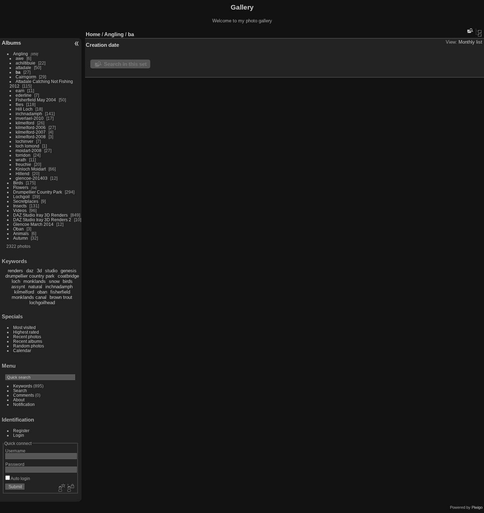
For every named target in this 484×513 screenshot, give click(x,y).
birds (68, 281)
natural (35, 286)
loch (16, 281)
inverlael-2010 (30, 118)
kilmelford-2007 (31, 132)
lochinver (24, 141)
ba (18, 72)
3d (39, 270)
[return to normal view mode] (478, 32)
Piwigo (477, 507)
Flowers (20, 187)
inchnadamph (29, 113)
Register (21, 430)
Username (15, 450)
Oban (18, 229)
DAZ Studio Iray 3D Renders (40, 215)
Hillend (22, 173)
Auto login (20, 478)
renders (15, 270)
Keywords (22, 386)
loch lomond (27, 146)
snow (54, 281)
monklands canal (29, 297)
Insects (20, 205)
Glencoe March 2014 (33, 224)
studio (51, 270)
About (18, 399)
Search (20, 390)
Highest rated (26, 332)
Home (93, 34)
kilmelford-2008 (31, 136)
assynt (18, 286)
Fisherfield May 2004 (36, 99)
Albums (11, 43)
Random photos (28, 346)
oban (42, 292)
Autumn (20, 238)
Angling (20, 53)
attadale (23, 67)
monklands (34, 281)
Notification (24, 404)
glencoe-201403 (31, 178)
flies (19, 104)
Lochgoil (21, 196)
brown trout (61, 297)
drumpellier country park (30, 276)
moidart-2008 (28, 150)
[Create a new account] (61, 488)
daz (30, 270)
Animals (21, 233)
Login (18, 435)
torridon (23, 155)
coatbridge (68, 276)
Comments (23, 395)
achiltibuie (25, 63)
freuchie (23, 164)
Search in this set (125, 64)
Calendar (22, 350)
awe (20, 58)
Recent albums (27, 341)
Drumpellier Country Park (37, 192)
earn (20, 90)
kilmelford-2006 (31, 127)
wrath (21, 159)
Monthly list (470, 42)
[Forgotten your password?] (70, 488)
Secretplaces (25, 201)
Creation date (102, 45)
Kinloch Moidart (31, 169)
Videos (20, 210)
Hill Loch (24, 109)
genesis (69, 270)
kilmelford (25, 123)
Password (14, 464)
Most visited (24, 327)
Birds (18, 182)
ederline (24, 95)
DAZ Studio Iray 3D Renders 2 (42, 219)
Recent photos (27, 336)
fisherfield (60, 292)
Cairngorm (26, 76)
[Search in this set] (469, 30)
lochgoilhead (42, 302)
